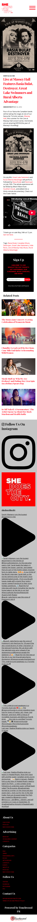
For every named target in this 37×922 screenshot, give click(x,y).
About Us (6, 867)
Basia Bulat (17, 182)
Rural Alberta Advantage (12, 180)
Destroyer (29, 182)
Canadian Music (23, 243)
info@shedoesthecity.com (12, 898)
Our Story (6, 822)
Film (4, 851)
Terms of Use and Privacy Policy (14, 901)
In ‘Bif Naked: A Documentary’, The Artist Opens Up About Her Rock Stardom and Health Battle (18, 411)
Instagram (6, 886)
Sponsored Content (10, 839)
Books (5, 858)
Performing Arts (8, 856)
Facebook (6, 884)
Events (5, 865)
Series (5, 853)
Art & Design (7, 860)
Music (25, 248)
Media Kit (6, 837)
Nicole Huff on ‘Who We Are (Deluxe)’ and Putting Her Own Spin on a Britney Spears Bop (18, 381)
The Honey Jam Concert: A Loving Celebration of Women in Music (17, 320)
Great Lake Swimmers (20, 245)
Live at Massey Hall (15, 248)
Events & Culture (9, 76)
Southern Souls (9, 189)
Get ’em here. (8, 235)
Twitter (5, 882)
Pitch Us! (6, 825)
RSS (4, 889)
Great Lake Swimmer (20, 177)
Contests (6, 841)
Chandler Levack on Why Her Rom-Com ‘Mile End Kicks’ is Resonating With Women (18, 350)
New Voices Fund (8, 827)
